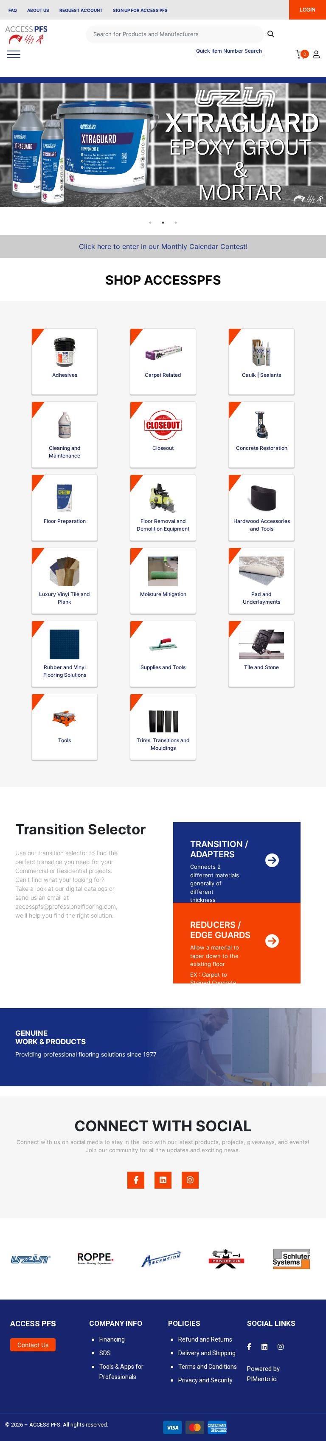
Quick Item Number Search (229, 51)
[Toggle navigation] (13, 54)
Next (313, 149)
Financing (112, 1339)
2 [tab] (163, 222)
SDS (105, 1353)
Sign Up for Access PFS (140, 10)
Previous (10, 149)
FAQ (12, 10)
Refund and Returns (205, 1339)
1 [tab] (150, 222)
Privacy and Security (205, 1380)
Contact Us (32, 1344)
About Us (38, 10)
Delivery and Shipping (207, 1353)
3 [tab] (175, 222)
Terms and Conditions (207, 1366)
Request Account (81, 10)
